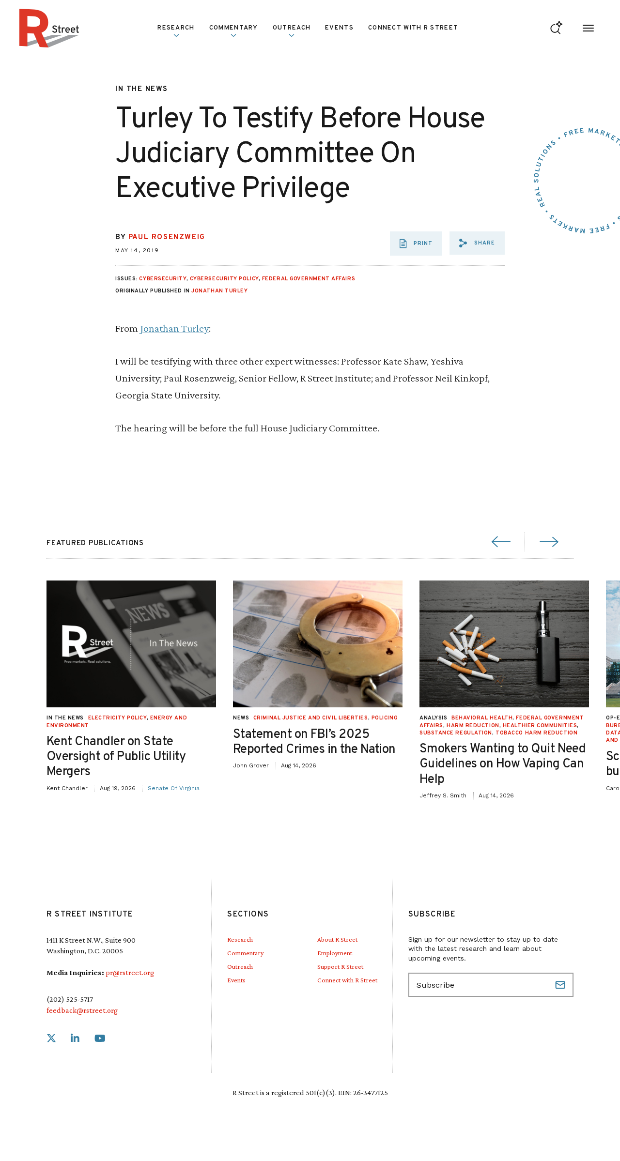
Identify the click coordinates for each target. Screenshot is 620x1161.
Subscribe (561, 985)
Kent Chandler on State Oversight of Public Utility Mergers (116, 757)
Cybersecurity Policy (224, 278)
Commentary (245, 953)
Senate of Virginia (174, 788)
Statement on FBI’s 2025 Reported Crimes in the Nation (314, 742)
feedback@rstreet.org (82, 1010)
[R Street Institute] (49, 28)
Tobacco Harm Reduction (536, 733)
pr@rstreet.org (130, 972)
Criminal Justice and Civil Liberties (310, 718)
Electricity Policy (117, 718)
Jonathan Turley (219, 291)
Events (339, 28)
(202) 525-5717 (69, 999)
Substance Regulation (455, 733)
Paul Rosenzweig (166, 237)
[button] (477, 243)
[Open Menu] (588, 28)
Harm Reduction (473, 725)
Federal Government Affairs (308, 278)
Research (240, 939)
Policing (384, 718)
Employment (334, 953)
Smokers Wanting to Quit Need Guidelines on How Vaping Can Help (502, 764)
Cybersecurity (162, 278)
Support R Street (340, 966)
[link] (51, 1039)
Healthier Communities (540, 725)
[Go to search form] (556, 28)
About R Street (337, 939)
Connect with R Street (413, 28)
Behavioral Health (481, 718)
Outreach (291, 28)
